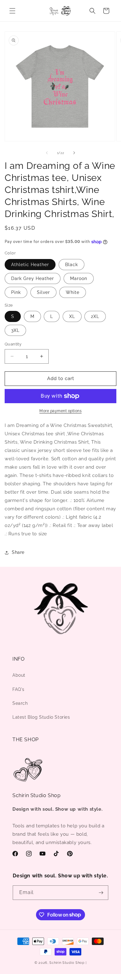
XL (72, 316)
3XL (15, 330)
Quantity (13, 344)
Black (71, 264)
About (18, 675)
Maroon (78, 278)
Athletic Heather (30, 264)
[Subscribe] (101, 892)
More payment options (60, 411)
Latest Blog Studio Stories (41, 717)
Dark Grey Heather (32, 278)
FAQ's (18, 689)
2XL (95, 316)
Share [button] (18, 552)
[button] (12, 11)
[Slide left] (47, 153)
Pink (16, 292)
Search (20, 703)
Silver (43, 292)
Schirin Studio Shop (66, 963)
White (72, 292)
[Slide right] (74, 153)
